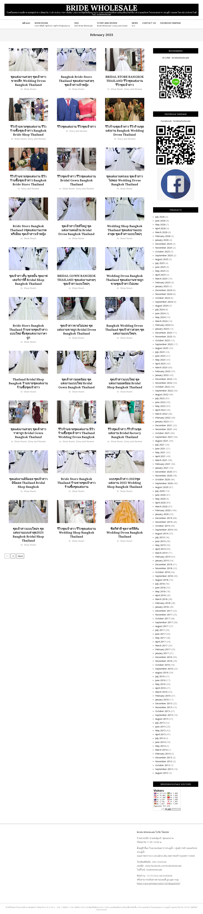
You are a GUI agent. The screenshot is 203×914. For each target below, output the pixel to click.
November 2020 (163, 475)
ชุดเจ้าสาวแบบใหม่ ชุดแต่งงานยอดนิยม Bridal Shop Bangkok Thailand (124, 383)
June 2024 (160, 313)
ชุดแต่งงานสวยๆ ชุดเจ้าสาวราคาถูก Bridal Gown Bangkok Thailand (28, 433)
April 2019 (160, 548)
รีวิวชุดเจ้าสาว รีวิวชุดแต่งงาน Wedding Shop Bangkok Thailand (76, 532)
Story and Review (133, 88)
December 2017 (163, 610)
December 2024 (163, 290)
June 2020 (160, 494)
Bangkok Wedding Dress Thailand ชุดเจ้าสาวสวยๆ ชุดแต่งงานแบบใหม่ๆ (124, 329)
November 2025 (163, 247)
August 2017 (161, 626)
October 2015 (162, 711)
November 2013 (163, 761)
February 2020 (162, 510)
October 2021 (162, 433)
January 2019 (162, 560)
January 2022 (162, 421)
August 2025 (161, 259)
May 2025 (160, 270)
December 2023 (163, 332)
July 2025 (160, 263)
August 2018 (161, 579)
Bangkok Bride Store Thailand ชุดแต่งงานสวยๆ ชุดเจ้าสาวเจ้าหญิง (76, 80)
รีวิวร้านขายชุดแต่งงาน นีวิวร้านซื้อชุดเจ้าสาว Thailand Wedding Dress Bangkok (76, 433)
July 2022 (160, 398)
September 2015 (164, 714)
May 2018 (160, 591)
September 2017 (164, 622)
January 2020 (162, 514)
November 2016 (163, 660)
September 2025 (164, 255)
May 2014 (160, 745)
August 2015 (161, 718)
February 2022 (162, 417)
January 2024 (162, 328)
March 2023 (161, 367)
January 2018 (162, 606)
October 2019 (162, 525)
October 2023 (162, 340)
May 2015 (160, 730)
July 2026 (160, 216)
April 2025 (160, 274)
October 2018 (162, 572)
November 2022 (163, 382)
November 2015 (163, 707)
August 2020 (161, 487)
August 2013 (161, 772)
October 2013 (162, 765)
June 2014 (160, 741)
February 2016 (162, 695)
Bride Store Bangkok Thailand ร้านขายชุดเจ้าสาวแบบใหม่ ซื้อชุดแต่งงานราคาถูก (28, 331)
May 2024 (160, 317)
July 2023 (160, 351)
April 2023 (160, 363)
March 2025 (161, 278)
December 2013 (163, 757)
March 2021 (161, 460)
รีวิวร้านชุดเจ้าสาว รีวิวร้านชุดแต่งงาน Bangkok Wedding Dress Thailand (124, 130)
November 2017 (163, 614)
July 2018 (160, 583)
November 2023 (163, 336)
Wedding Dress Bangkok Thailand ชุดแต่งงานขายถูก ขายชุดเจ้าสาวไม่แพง (124, 280)
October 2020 (162, 479)
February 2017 (162, 649)
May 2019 (160, 545)
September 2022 (164, 390)
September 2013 (164, 769)
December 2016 (163, 657)
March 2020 (161, 506)
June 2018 (160, 587)
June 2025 (160, 266)
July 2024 (160, 309)
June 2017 (160, 633)
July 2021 (160, 444)
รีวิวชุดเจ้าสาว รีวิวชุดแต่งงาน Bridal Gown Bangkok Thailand (76, 180)
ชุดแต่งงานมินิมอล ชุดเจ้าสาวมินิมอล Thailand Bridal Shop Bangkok (28, 483)
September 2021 (164, 436)
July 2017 (160, 629)
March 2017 (161, 645)
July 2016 (160, 676)
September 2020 (164, 483)
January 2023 (162, 375)
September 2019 (164, 529)
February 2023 (162, 371)
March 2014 (161, 749)
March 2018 (161, 599)
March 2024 (161, 321)
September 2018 (164, 575)
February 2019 (162, 556)
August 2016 (161, 672)
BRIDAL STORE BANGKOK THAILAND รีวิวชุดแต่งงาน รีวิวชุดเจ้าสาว (125, 80)
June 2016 (160, 680)
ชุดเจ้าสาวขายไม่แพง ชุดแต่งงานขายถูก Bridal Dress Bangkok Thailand (76, 329)
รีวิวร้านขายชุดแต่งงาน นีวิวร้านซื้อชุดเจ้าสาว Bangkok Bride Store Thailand (28, 180)
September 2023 (164, 344)
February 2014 (162, 753)
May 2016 (160, 684)
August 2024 (161, 305)
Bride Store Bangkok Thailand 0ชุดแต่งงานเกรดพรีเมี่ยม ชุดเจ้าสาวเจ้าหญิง (28, 230)
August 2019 (161, 533)
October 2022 (162, 386)
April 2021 (160, 456)
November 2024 (163, 293)
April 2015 (160, 734)
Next (20, 556)
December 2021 (163, 425)
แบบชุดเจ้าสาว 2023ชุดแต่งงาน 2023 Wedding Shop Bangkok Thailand (124, 483)
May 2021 (160, 452)
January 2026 (162, 239)
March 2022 (161, 413)
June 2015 (160, 726)
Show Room (30, 88)
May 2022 (160, 405)
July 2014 (160, 738)
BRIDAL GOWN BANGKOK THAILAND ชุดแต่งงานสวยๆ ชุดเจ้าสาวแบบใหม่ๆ (76, 280)
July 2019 (160, 537)
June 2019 (160, 541)
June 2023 (160, 355)
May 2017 (160, 637)
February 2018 (162, 602)
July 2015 (160, 722)
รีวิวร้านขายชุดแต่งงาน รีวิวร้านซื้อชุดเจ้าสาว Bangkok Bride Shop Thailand (28, 130)
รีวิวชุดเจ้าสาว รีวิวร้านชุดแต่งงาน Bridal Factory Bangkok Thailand (124, 433)
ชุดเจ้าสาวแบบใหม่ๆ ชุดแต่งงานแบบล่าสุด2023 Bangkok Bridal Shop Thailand (28, 534)
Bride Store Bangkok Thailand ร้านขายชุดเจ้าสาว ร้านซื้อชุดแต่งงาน (76, 483)
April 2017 (160, 641)
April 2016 (160, 687)
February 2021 (162, 463)
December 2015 (163, 703)
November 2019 (163, 521)
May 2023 (160, 359)
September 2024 (164, 301)
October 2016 (162, 664)
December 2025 (163, 243)
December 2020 (163, 471)
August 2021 (161, 440)
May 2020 (160, 498)
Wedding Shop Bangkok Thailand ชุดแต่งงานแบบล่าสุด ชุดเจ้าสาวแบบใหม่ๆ (124, 230)
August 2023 (161, 348)
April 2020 (160, 502)
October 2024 (162, 297)
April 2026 (160, 228)
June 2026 (160, 220)
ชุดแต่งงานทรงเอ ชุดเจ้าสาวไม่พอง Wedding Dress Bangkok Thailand (124, 180)
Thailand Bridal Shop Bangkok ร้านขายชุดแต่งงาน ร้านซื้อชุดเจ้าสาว (28, 383)
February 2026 (162, 236)
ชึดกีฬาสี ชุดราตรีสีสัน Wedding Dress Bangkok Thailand (124, 532)
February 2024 (162, 324)
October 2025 (162, 251)
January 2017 (162, 653)
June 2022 (160, 402)
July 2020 (160, 490)
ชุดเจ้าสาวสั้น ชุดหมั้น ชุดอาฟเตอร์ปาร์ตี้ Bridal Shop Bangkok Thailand (28, 280)
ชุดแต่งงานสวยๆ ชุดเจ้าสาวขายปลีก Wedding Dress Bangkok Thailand (28, 80)
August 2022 (161, 394)
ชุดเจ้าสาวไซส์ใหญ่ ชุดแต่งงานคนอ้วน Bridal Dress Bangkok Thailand (76, 230)
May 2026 (160, 224)
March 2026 (161, 232)
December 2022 (163, 378)
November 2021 (163, 429)
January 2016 (162, 699)
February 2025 (162, 282)
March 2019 (161, 552)
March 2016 (161, 691)
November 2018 (163, 568)
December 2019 (163, 517)
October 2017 (162, 618)
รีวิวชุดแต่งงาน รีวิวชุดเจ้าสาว (76, 126)
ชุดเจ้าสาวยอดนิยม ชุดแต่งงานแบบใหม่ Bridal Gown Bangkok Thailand (76, 383)
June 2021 (160, 448)
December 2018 (163, 564)
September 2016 (164, 668)
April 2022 (160, 409)
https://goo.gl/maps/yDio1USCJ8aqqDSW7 (158, 883)
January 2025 (162, 286)
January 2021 (162, 467)
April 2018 (160, 595)
